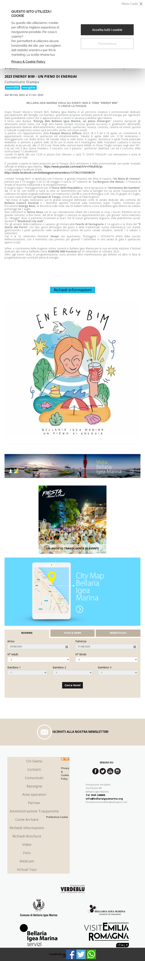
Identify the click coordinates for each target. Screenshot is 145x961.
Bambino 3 (104, 667)
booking (26, 632)
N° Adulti (12, 654)
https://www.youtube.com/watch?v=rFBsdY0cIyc (73, 166)
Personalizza (107, 43)
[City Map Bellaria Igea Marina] (72, 592)
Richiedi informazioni (72, 289)
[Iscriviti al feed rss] (65, 758)
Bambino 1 (14, 667)
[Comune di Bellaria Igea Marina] (38, 911)
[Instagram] (117, 771)
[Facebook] (71, 954)
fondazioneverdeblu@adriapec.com (106, 802)
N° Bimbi (80, 654)
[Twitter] (81, 954)
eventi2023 (12, 87)
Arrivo (11, 641)
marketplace (118, 632)
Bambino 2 (59, 667)
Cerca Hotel (72, 685)
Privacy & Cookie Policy (28, 61)
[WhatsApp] (91, 954)
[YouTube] (110, 771)
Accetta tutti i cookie (107, 30)
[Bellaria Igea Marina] (72, 466)
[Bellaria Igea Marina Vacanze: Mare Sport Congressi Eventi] (106, 911)
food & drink (72, 632)
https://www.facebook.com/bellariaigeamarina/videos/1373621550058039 (50, 172)
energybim (28, 87)
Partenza (80, 641)
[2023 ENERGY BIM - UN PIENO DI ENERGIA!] (72, 369)
